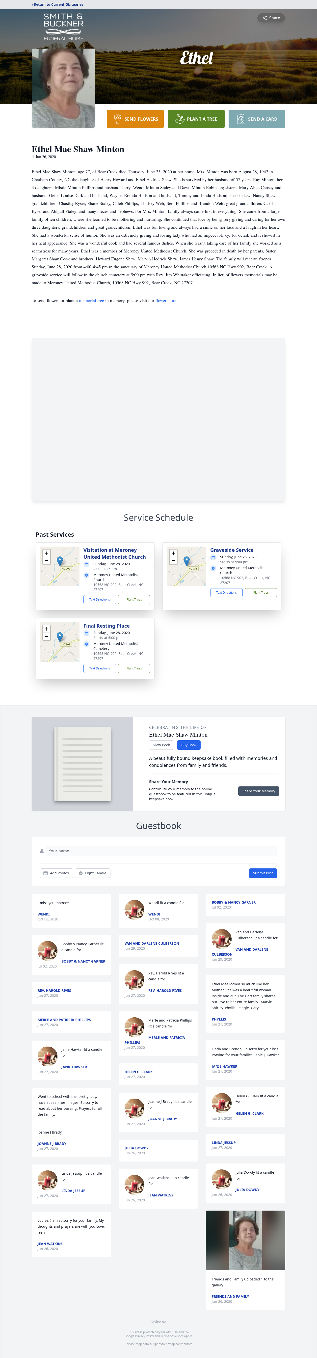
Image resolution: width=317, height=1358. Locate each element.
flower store (166, 300)
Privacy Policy (144, 1336)
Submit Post (263, 873)
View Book (161, 745)
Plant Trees (134, 599)
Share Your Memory (258, 791)
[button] (60, 561)
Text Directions (99, 599)
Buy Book (188, 745)
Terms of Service (172, 1336)
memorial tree (91, 300)
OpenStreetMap (164, 1344)
